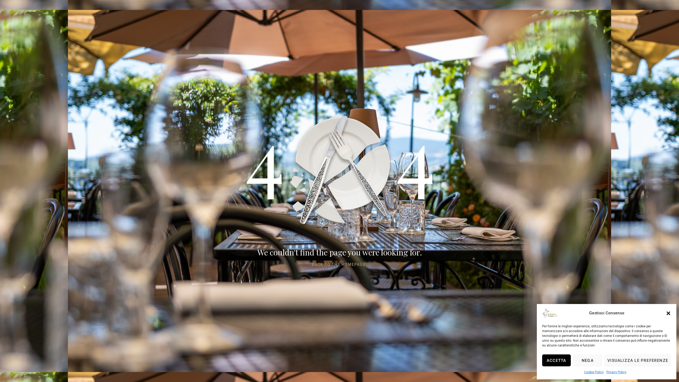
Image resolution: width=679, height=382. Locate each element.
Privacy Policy (616, 372)
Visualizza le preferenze (637, 360)
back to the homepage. (339, 264)
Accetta (556, 360)
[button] (668, 313)
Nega (588, 360)
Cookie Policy (594, 372)
